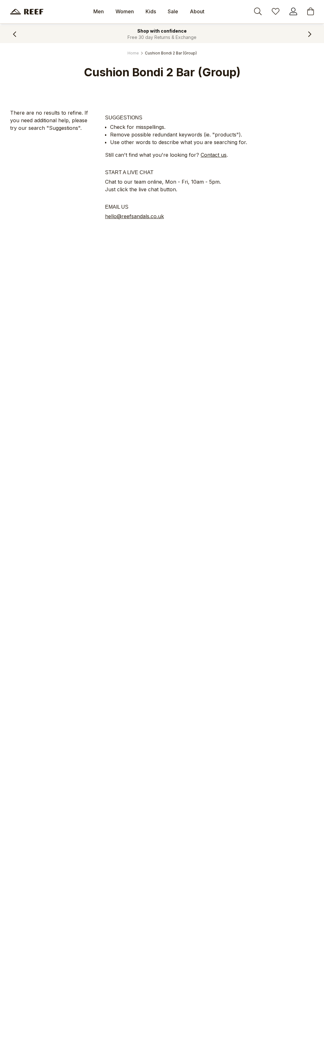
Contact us (214, 155)
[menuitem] (98, 11)
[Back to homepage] (26, 12)
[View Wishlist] (275, 12)
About (197, 11)
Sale (173, 11)
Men (98, 11)
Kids (151, 11)
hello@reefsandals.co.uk (134, 216)
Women (124, 11)
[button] (14, 34)
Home (133, 53)
